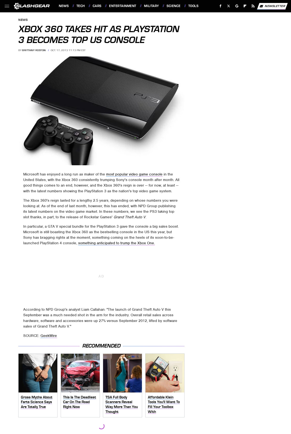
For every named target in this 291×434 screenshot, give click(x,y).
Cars (97, 6)
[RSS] (253, 6)
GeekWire (48, 335)
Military (151, 6)
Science (173, 6)
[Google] (237, 6)
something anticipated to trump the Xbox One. (116, 243)
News (64, 6)
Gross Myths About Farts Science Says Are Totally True (36, 402)
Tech (80, 6)
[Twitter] (229, 6)
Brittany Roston (34, 50)
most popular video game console (134, 174)
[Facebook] (221, 6)
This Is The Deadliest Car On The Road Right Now (79, 402)
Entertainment (122, 6)
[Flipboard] (245, 6)
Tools (193, 6)
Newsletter (275, 5)
